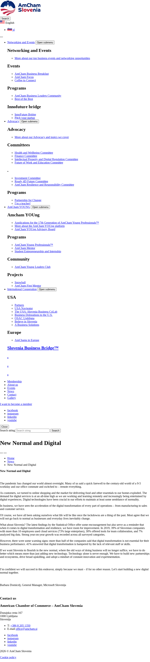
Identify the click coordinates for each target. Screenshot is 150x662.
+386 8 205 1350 (20, 625)
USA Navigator (24, 308)
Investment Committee (28, 178)
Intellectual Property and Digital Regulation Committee (46, 159)
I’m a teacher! (23, 203)
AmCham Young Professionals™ (34, 244)
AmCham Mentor (25, 248)
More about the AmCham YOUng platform (40, 225)
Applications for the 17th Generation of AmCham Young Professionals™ (57, 222)
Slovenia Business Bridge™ (33, 348)
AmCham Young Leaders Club (32, 266)
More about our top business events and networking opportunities (52, 58)
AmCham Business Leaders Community (38, 95)
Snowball (20, 282)
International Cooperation (22, 289)
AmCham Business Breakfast (32, 73)
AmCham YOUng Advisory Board (35, 229)
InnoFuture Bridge (25, 114)
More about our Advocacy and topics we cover (42, 137)
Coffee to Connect (25, 80)
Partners (19, 305)
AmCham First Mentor (28, 285)
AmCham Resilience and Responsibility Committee (44, 184)
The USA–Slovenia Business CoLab (36, 311)
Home (10, 458)
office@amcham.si (26, 628)
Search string (7, 430)
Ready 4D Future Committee (31, 181)
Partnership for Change (28, 200)
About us (12, 384)
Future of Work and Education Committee (39, 162)
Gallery (11, 397)
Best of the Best (24, 98)
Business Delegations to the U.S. (33, 314)
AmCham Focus (24, 77)
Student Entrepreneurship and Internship (38, 251)
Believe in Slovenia (26, 321)
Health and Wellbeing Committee (34, 152)
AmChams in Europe (27, 340)
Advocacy (13, 121)
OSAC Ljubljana (24, 318)
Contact (11, 394)
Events (11, 388)
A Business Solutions (27, 324)
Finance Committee (26, 156)
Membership (14, 381)
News (10, 391)
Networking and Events (21, 42)
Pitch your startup (25, 117)
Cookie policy (8, 657)
